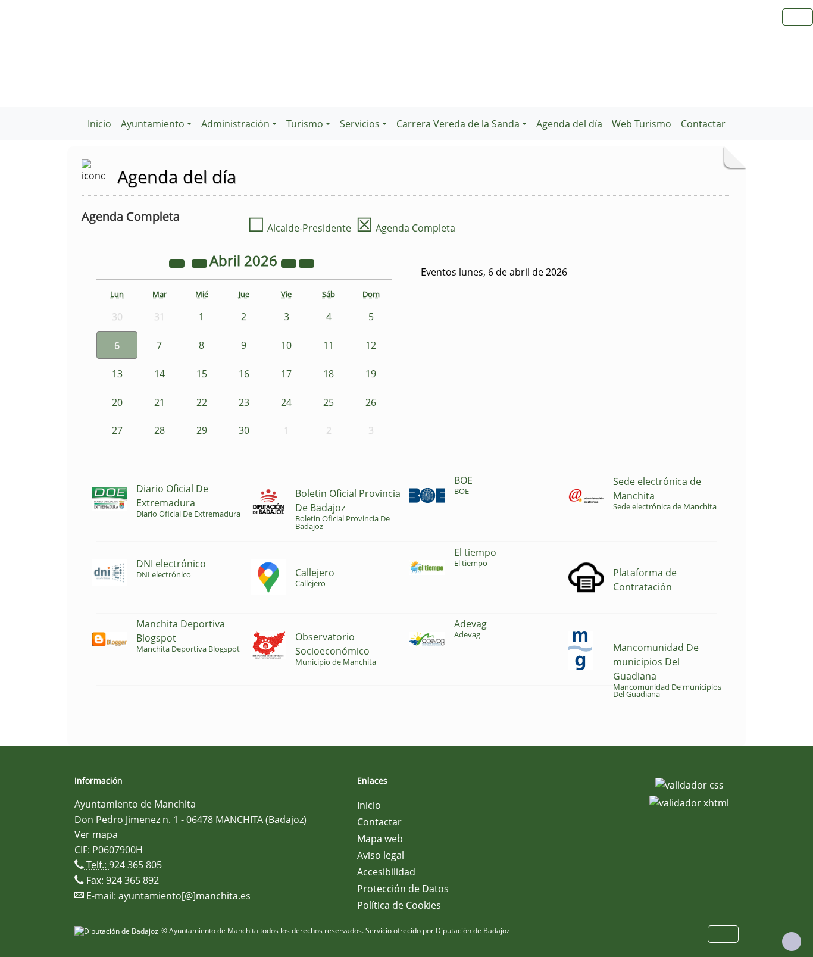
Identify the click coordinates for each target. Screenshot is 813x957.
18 (328, 373)
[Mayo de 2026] (306, 262)
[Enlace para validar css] (689, 784)
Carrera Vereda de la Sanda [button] (458, 123)
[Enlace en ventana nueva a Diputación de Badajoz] (117, 930)
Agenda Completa (405, 227)
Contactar (703, 123)
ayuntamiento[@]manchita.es (184, 895)
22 (201, 402)
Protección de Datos (403, 888)
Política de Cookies (399, 905)
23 (244, 402)
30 (244, 430)
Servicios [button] (360, 123)
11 (328, 345)
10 (286, 345)
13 (117, 373)
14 (159, 373)
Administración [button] (235, 123)
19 (370, 373)
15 (201, 373)
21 (159, 402)
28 (159, 430)
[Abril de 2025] (178, 262)
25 (328, 402)
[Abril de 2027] (290, 262)
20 (117, 402)
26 (370, 402)
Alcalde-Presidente (299, 227)
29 (201, 430)
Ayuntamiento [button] (153, 123)
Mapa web (380, 838)
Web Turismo (641, 123)
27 (117, 430)
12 (370, 345)
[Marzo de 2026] (200, 262)
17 (286, 373)
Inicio (99, 123)
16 (244, 373)
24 (286, 402)
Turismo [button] (304, 123)
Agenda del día (569, 123)
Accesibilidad (386, 871)
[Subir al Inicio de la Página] (791, 941)
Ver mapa (96, 834)
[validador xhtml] (689, 801)
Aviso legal (380, 855)
